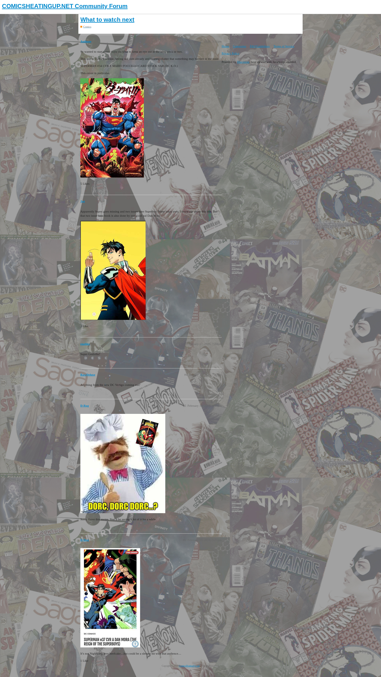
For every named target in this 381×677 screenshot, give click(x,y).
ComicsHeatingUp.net (189, 665)
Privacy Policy (231, 53)
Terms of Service (283, 46)
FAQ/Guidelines (260, 46)
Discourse (243, 62)
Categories (239, 46)
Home (225, 46)
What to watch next (107, 19)
